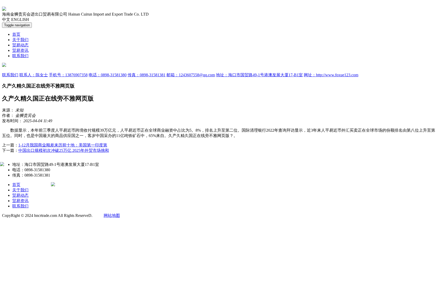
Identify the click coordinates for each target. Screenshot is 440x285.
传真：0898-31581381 (147, 75)
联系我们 (20, 56)
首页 (16, 34)
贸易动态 (20, 45)
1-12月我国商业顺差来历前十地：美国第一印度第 (62, 145)
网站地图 (112, 215)
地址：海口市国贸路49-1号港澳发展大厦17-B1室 (259, 75)
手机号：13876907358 (68, 75)
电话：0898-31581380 (108, 75)
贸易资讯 (20, 50)
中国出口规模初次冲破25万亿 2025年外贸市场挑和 (63, 150)
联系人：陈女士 (33, 75)
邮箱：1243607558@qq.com (191, 75)
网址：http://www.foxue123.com (331, 75)
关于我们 (20, 40)
